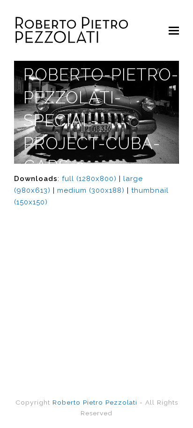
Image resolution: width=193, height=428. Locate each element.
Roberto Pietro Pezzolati (94, 402)
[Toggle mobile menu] (174, 30)
